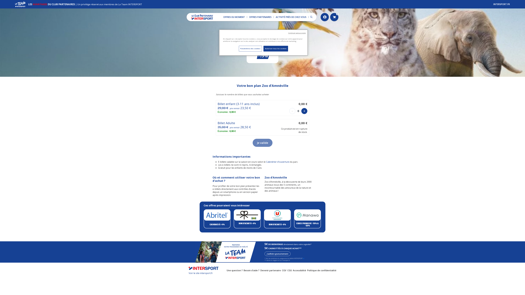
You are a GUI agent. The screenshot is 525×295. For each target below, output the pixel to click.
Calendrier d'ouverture (278, 161)
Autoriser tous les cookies (276, 49)
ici (303, 258)
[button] (234, 17)
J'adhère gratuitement (277, 254)
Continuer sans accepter (297, 33)
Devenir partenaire (270, 270)
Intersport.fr (501, 4)
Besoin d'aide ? (251, 270)
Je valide (262, 143)
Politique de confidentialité (321, 270)
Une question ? (235, 270)
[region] (263, 43)
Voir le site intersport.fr (201, 273)
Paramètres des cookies (250, 49)
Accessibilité (299, 270)
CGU (289, 270)
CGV (284, 270)
